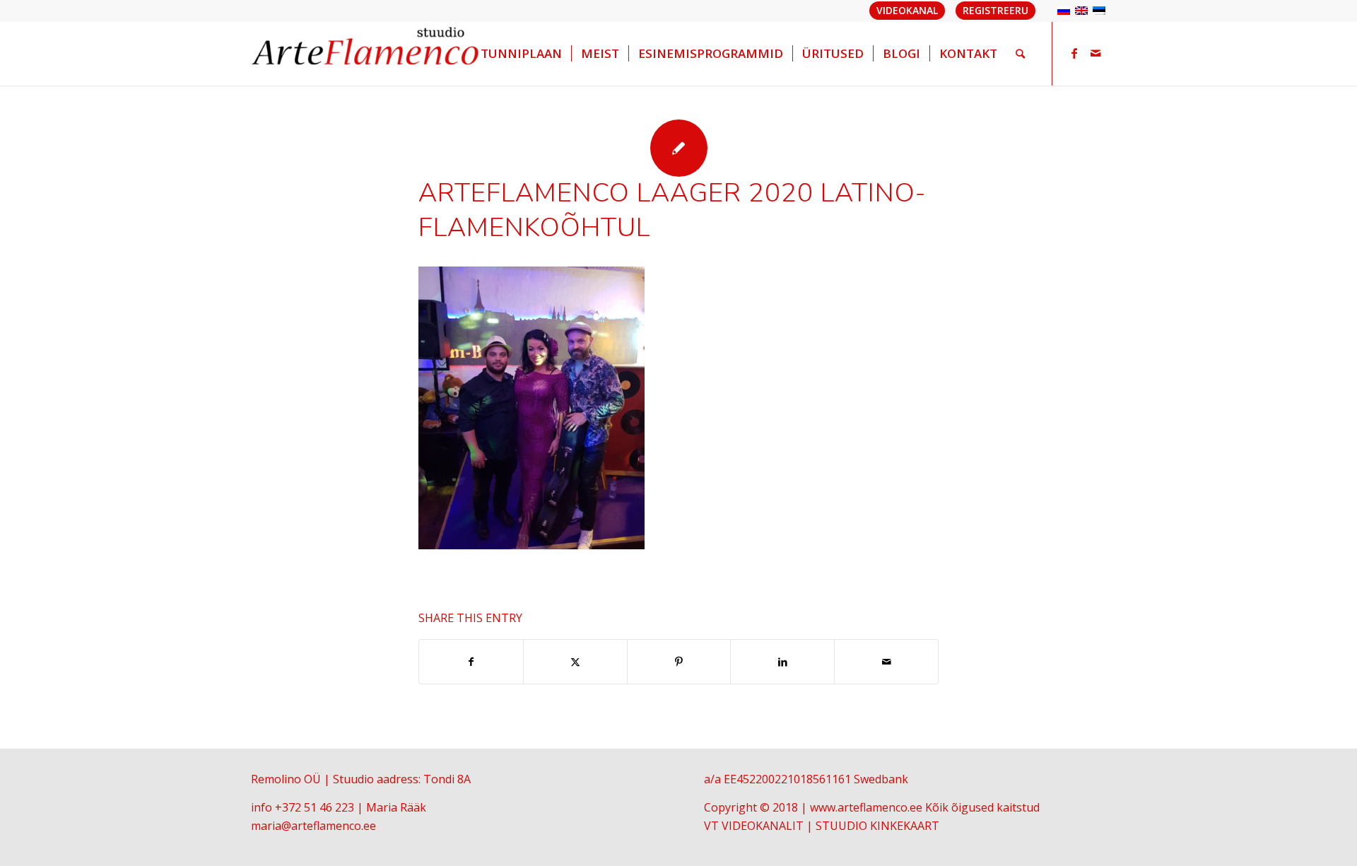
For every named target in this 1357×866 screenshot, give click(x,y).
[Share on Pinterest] (679, 662)
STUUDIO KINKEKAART (877, 825)
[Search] (1020, 54)
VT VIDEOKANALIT (754, 825)
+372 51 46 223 (314, 807)
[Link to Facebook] (1074, 53)
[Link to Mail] (1095, 53)
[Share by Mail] (886, 662)
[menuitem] (521, 54)
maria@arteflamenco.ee (313, 825)
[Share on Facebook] (471, 662)
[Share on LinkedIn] (782, 662)
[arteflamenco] (366, 54)
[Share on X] (575, 662)
